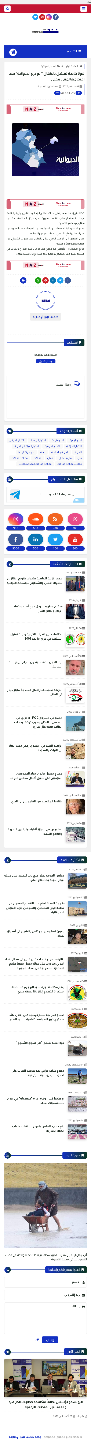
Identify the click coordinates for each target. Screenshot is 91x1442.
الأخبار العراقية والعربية (26, 446)
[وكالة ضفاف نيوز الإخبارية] (45, 31)
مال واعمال (65, 458)
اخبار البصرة (76, 440)
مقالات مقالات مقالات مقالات (35, 463)
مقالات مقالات (19, 458)
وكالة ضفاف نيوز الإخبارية (25, 1436)
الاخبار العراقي (17, 440)
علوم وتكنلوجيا (26, 452)
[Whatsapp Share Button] (38, 280)
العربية (78, 452)
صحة (42, 452)
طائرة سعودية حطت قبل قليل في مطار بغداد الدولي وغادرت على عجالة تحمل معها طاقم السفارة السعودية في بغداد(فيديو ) (34, 963)
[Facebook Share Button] (68, 280)
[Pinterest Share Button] (53, 280)
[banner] (45, 109)
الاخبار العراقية (48, 66)
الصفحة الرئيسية (70, 66)
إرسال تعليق (45, 361)
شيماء (80, 1416)
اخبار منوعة (58, 440)
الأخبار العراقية (74, 446)
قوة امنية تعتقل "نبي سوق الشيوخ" (40, 1042)
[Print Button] (23, 280)
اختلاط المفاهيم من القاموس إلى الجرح (36, 801)
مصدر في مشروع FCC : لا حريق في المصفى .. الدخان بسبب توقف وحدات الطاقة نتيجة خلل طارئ (38, 722)
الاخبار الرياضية (38, 440)
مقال (50, 458)
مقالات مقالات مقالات (69, 463)
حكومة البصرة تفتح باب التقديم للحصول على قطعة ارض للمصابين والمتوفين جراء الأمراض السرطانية (35, 908)
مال (79, 458)
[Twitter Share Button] (60, 280)
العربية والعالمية (60, 452)
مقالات (37, 458)
